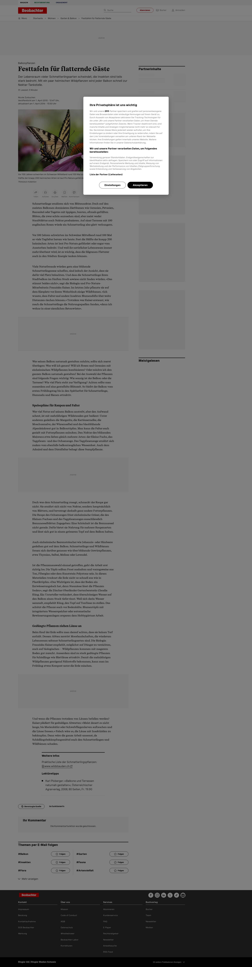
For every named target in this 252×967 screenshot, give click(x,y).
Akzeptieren (140, 185)
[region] (126, 146)
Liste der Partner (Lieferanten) (106, 174)
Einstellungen (112, 185)
